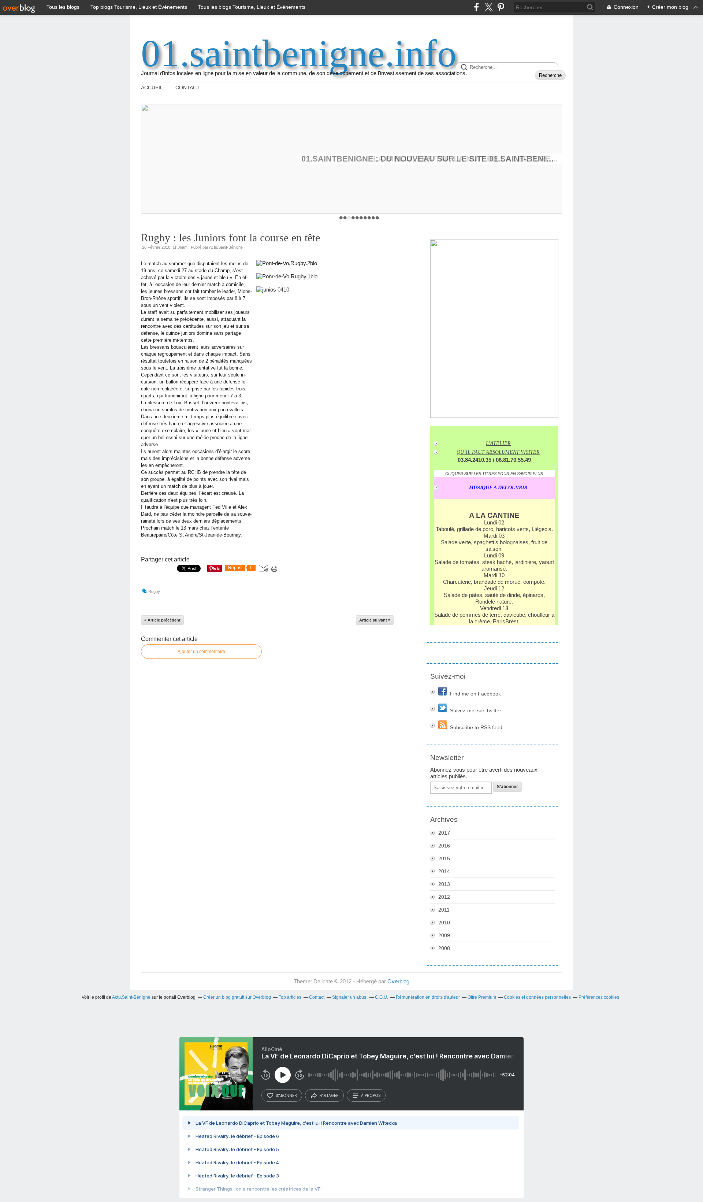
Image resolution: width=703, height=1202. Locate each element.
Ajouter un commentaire (201, 651)
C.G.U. (381, 997)
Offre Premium (482, 997)
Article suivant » (374, 620)
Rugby (154, 591)
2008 (444, 948)
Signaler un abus (349, 997)
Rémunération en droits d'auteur (428, 997)
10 (377, 217)
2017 (444, 833)
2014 (444, 871)
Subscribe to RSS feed (476, 727)
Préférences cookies (599, 997)
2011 (444, 910)
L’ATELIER (498, 443)
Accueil (152, 87)
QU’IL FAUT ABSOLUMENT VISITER (498, 452)
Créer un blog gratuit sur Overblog (237, 997)
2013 (444, 884)
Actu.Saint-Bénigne (131, 997)
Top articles (290, 997)
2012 (444, 897)
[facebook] (476, 7)
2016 (444, 846)
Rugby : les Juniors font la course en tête (230, 237)
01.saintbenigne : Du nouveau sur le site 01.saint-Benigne (429, 158)
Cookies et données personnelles (537, 997)
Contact (187, 87)
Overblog (398, 981)
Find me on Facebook (475, 694)
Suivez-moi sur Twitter (475, 710)
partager (329, 1095)
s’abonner (286, 1095)
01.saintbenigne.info (299, 53)
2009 (444, 935)
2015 (444, 858)
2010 (444, 922)
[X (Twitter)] (488, 7)
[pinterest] (500, 7)
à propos (370, 1095)
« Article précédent (162, 620)
